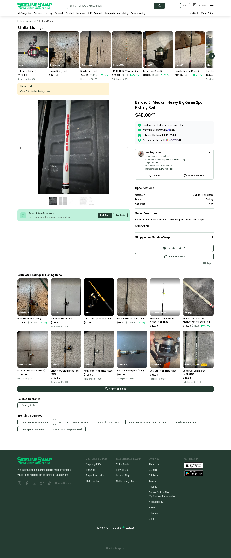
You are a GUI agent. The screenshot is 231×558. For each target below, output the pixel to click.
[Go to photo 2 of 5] (63, 201)
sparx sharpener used (109, 422)
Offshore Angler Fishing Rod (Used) (65, 372)
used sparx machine (186, 422)
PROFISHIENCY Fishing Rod (125, 71)
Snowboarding (138, 13)
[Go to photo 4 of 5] (83, 201)
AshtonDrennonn (26, 365)
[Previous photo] (20, 147)
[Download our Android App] (199, 473)
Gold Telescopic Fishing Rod (97, 318)
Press (152, 507)
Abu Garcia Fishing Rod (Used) (98, 370)
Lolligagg (188, 313)
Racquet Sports (112, 13)
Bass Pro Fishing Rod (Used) (31, 370)
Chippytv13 (156, 365)
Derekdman (55, 65)
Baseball (59, 13)
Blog (151, 518)
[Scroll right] (212, 56)
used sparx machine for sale (73, 422)
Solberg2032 (118, 65)
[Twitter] (42, 483)
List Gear (104, 215)
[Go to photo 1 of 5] (53, 201)
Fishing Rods (46, 21)
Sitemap (153, 513)
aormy (21, 65)
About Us (154, 464)
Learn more (62, 474)
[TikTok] (49, 483)
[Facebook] (27, 483)
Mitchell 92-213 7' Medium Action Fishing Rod (163, 320)
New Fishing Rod (88, 71)
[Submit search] (159, 6)
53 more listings (117, 389)
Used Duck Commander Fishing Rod (194, 372)
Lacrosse (80, 13)
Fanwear (38, 13)
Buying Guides (63, 483)
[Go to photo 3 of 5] (73, 201)
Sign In (202, 5)
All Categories (24, 13)
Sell (185, 5)
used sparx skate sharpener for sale (147, 422)
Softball (70, 13)
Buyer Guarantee (175, 125)
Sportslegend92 (89, 65)
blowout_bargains (192, 365)
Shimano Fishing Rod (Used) (131, 318)
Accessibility (156, 501)
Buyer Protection (95, 475)
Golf (90, 13)
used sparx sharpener (32, 429)
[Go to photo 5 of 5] (93, 201)
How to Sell (122, 469)
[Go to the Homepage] (34, 6)
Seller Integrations (126, 481)
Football (98, 13)
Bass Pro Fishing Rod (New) (130, 370)
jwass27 (148, 65)
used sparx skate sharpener (35, 422)
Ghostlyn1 (56, 365)
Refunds (90, 469)
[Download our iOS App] (196, 465)
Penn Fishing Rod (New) (29, 318)
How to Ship (123, 475)
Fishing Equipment (26, 21)
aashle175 (122, 365)
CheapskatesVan (158, 313)
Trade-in (120, 215)
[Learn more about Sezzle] (173, 140)
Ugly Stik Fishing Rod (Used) (163, 370)
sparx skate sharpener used (67, 429)
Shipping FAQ (93, 464)
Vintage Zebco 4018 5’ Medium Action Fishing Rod (196, 320)
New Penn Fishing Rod (61, 318)
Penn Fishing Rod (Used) (187, 71)
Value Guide (207, 13)
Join (211, 5)
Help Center (194, 13)
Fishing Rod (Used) (27, 71)
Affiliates (154, 475)
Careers (153, 469)
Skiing (125, 13)
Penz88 (88, 313)
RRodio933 (56, 313)
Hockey (48, 13)
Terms (152, 481)
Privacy (153, 486)
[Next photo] (127, 147)
